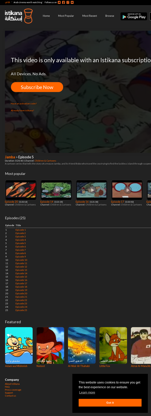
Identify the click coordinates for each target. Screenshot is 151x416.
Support (9, 392)
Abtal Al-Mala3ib (141, 366)
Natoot (41, 366)
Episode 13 (21, 269)
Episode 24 (21, 306)
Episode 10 (21, 259)
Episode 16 (82, 201)
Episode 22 (21, 300)
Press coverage (13, 389)
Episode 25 (21, 310)
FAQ (7, 386)
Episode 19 (21, 290)
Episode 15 (21, 276)
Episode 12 (21, 266)
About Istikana (12, 383)
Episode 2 (21, 233)
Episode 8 (21, 253)
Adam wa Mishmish (16, 366)
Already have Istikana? (22, 110)
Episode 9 (21, 256)
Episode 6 (21, 246)
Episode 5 (21, 243)
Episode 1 (21, 229)
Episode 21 (21, 296)
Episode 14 (47, 201)
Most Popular (66, 15)
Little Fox (104, 366)
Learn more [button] (87, 392)
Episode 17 (118, 201)
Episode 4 (21, 239)
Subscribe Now (37, 87)
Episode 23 (21, 303)
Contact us (10, 395)
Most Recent (89, 15)
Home (46, 15)
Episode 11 (21, 263)
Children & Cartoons (46, 160)
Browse (109, 15)
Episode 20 (11, 201)
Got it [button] (110, 402)
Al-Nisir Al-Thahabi (79, 366)
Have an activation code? (24, 103)
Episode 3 (21, 236)
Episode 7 (21, 249)
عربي (7, 1)
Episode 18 (21, 286)
